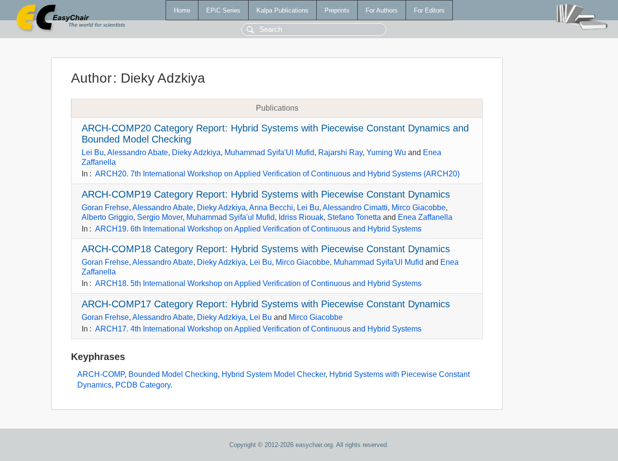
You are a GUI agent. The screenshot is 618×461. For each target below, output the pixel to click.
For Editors (429, 10)
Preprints (337, 10)
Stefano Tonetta (354, 217)
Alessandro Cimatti (355, 207)
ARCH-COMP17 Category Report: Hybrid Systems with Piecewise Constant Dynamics (266, 304)
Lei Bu (93, 152)
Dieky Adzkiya (196, 152)
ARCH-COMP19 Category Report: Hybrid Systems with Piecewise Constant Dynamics (266, 194)
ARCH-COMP (101, 374)
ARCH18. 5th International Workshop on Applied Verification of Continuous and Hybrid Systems (258, 283)
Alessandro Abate (137, 152)
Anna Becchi (271, 207)
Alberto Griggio (107, 217)
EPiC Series (223, 10)
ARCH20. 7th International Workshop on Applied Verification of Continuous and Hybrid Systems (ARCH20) (277, 174)
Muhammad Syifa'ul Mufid (230, 217)
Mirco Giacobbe (419, 207)
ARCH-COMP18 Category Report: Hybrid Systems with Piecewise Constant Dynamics (266, 249)
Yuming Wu (386, 152)
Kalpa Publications (282, 10)
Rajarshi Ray (340, 152)
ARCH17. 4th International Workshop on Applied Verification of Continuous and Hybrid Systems (258, 329)
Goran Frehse (105, 207)
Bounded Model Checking (173, 374)
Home (182, 10)
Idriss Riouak (301, 217)
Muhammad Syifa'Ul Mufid (269, 152)
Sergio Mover (160, 217)
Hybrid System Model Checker (273, 374)
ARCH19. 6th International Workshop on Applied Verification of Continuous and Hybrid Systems (258, 229)
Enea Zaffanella (425, 217)
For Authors (381, 10)
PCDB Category (142, 385)
